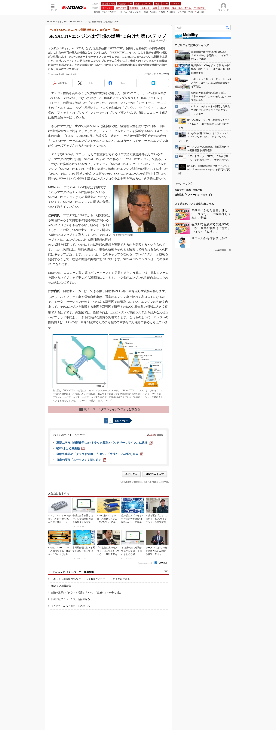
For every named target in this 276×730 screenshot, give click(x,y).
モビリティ (62, 21)
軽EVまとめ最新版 (61, 585)
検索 (228, 27)
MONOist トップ (155, 474)
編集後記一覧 (224, 250)
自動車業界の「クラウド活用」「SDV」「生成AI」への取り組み (86, 592)
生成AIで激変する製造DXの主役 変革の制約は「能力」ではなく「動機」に (211, 228)
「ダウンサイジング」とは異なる (110, 409)
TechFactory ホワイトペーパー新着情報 (71, 572)
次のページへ (121, 420)
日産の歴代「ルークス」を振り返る (70, 599)
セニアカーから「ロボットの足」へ (70, 606)
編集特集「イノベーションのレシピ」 (194, 194)
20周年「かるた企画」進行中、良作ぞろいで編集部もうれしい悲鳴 (211, 214)
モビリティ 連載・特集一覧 (188, 189)
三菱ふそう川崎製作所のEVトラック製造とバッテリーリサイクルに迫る (90, 579)
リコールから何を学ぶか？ (210, 238)
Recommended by (146, 563)
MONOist (51, 21)
